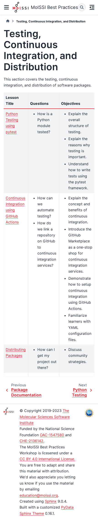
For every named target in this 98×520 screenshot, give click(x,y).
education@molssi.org (39, 495)
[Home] (7, 21)
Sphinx (51, 501)
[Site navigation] (6, 7)
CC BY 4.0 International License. (47, 459)
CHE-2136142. (32, 441)
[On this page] (92, 7)
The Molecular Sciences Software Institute (45, 416)
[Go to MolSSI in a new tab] (9, 411)
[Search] (82, 7)
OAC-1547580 (52, 435)
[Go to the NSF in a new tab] (89, 413)
